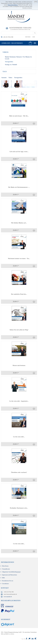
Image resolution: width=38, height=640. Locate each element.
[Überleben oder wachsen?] (19, 456)
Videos (10, 77)
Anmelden (5, 43)
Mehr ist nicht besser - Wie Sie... (19, 116)
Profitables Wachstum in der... (19, 508)
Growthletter (5, 583)
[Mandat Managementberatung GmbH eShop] (19, 17)
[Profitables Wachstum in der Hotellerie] (19, 491)
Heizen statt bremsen (19, 365)
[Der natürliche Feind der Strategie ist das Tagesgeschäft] (19, 277)
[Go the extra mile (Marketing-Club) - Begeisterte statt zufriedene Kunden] (19, 420)
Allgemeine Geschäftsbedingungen (11, 572)
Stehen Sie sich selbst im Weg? (19, 330)
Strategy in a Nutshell (11, 64)
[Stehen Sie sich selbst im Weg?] (19, 313)
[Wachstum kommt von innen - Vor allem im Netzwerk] (19, 242)
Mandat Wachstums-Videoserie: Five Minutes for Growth (18, 58)
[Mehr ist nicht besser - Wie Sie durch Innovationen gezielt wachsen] (19, 99)
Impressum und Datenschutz (9, 575)
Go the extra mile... (19, 436)
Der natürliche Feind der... (19, 294)
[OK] (35, 1)
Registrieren (17, 43)
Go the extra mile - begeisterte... (19, 401)
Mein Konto (5, 566)
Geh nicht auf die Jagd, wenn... (19, 151)
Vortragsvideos (9, 61)
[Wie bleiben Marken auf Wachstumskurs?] (19, 206)
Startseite (4, 77)
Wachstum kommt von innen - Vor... (19, 258)
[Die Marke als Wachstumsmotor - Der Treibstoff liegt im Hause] (19, 170)
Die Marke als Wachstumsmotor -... (19, 187)
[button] (30, 123)
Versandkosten (6, 569)
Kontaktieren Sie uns (7, 580)
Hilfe (3, 577)
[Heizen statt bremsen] (19, 349)
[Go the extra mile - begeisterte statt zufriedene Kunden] (19, 384)
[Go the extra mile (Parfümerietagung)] (19, 527)
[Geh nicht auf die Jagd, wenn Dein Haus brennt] (19, 135)
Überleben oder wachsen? (19, 472)
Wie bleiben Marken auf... (19, 223)
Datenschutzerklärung (13, 5)
